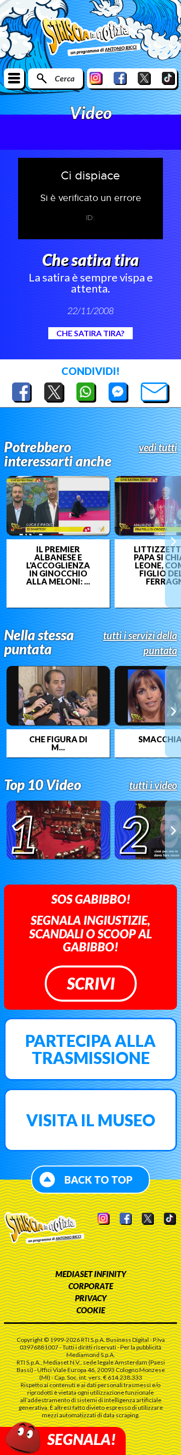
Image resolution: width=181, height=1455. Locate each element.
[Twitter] (144, 78)
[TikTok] (168, 78)
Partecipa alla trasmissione (90, 1049)
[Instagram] (96, 78)
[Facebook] (120, 78)
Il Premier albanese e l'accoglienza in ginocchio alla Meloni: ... (58, 565)
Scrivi (91, 983)
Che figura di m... (58, 743)
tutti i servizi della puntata (140, 642)
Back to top (98, 1180)
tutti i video (153, 785)
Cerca (64, 78)
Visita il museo (90, 1120)
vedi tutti (158, 447)
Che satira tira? (90, 333)
